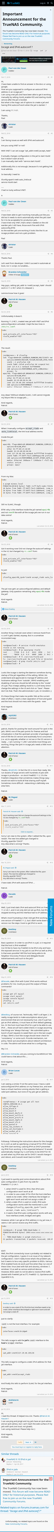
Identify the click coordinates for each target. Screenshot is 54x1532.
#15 (51, 938)
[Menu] (3, 3)
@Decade (5, 981)
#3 (52, 211)
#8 (52, 544)
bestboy (12, 929)
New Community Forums (16, 1524)
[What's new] (48, 3)
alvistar (12, 124)
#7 (52, 424)
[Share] (48, 77)
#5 (52, 281)
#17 (51, 1080)
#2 (52, 133)
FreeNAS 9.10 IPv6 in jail (19, 1459)
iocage (35, 51)
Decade (12, 894)
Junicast (9, 1462)
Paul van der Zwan (10, 50)
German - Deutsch (21, 1472)
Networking (17, 1462)
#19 (51, 1298)
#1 (52, 77)
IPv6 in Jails (12, 1469)
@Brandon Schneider (10, 1054)
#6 (52, 312)
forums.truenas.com (33, 1507)
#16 (51, 977)
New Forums (50, 916)
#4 (52, 254)
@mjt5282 (12, 770)
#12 (51, 806)
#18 (51, 1175)
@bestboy (5, 1014)
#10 (51, 724)
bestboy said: (8, 1303)
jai (46, 51)
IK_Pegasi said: (8, 868)
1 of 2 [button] (20, 1442)
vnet (3, 53)
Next (27, 1442)
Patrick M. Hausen (17, 299)
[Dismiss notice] (50, 10)
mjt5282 (12, 715)
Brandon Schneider (18, 272)
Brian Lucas (14, 1070)
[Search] (51, 3)
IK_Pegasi (13, 797)
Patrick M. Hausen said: (11, 811)
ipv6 (41, 51)
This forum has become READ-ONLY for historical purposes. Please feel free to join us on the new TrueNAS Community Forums (26, 35)
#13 (51, 863)
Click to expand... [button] (27, 832)
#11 (51, 766)
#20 (51, 1409)
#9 (52, 629)
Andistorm (14, 1400)
